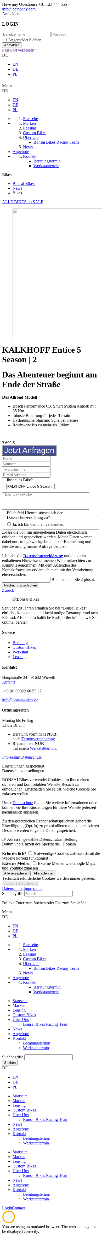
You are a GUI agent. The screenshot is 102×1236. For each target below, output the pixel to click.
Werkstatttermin (43, 748)
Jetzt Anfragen (29, 450)
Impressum (11, 757)
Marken (19, 1005)
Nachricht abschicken (20, 585)
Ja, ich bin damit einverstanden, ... (41, 524)
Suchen (10, 1063)
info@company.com (19, 9)
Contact (18, 1208)
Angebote (21, 1033)
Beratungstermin (36, 1043)
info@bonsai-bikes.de (20, 700)
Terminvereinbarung (38, 739)
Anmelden (10, 14)
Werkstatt (20, 652)
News (17, 1029)
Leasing (19, 656)
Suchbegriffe (12, 893)
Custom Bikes (24, 647)
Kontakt (19, 1038)
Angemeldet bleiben (24, 40)
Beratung (20, 642)
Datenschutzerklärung (43, 556)
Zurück (8, 590)
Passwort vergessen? (19, 50)
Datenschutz (31, 757)
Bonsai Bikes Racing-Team (45, 1024)
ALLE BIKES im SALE (22, 202)
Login (7, 1208)
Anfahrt (8, 682)
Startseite (20, 1000)
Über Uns (21, 1019)
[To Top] (8, 1222)
